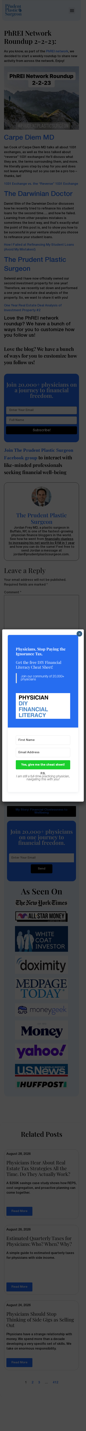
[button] (43, 706)
